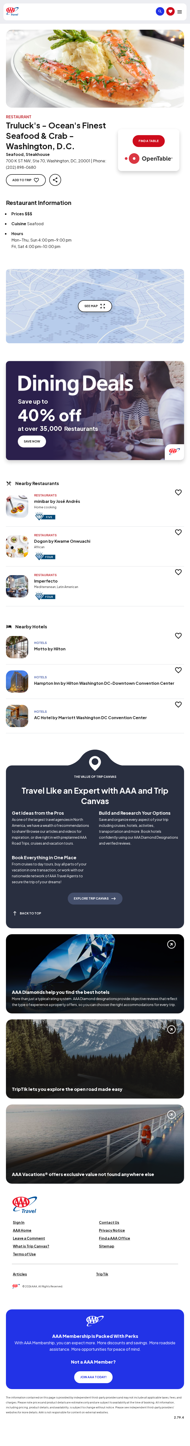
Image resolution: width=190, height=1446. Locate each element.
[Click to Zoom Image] (95, 69)
